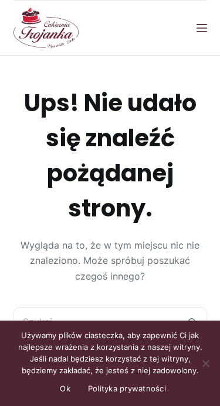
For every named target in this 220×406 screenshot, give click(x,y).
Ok (65, 388)
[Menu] (202, 28)
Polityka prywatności (127, 388)
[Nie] (205, 363)
